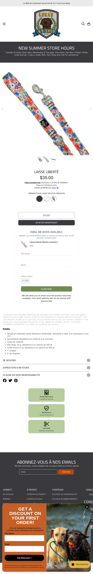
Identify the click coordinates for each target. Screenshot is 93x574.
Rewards (6, 499)
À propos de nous (34, 499)
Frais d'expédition (32, 183)
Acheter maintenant (46, 222)
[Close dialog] (87, 507)
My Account (8, 494)
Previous (2, 108)
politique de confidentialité (64, 494)
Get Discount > (24, 558)
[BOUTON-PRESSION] (39, 199)
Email (7, 544)
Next (90, 108)
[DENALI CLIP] (54, 199)
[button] (4, 24)
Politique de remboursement (64, 499)
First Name (9, 534)
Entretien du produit (36, 494)
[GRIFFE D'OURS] (47, 199)
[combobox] (25, 280)
